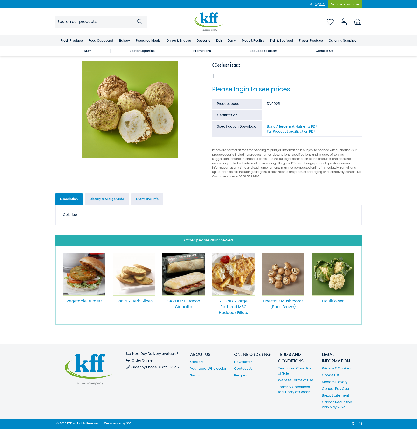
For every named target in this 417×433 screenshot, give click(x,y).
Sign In (320, 4)
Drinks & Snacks (179, 40)
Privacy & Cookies (336, 368)
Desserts (203, 40)
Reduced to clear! (263, 51)
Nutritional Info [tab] (147, 199)
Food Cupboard (101, 40)
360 (128, 423)
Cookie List (330, 375)
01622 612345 (168, 367)
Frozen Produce (311, 40)
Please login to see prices (251, 89)
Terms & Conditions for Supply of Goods (294, 389)
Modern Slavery (335, 381)
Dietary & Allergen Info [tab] (107, 199)
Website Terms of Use (295, 380)
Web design (112, 423)
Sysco (195, 375)
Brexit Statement (335, 395)
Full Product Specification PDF (291, 131)
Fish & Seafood (281, 40)
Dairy (232, 40)
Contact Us (324, 51)
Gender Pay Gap (335, 388)
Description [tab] (69, 199)
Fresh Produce (72, 40)
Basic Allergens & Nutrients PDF (292, 126)
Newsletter (243, 361)
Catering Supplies (342, 40)
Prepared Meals (148, 40)
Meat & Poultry (253, 40)
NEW (87, 51)
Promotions (202, 51)
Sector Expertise (142, 51)
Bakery (124, 40)
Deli (219, 40)
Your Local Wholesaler (208, 368)
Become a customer (345, 4)
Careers (196, 361)
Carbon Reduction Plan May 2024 (337, 405)
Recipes (240, 375)
